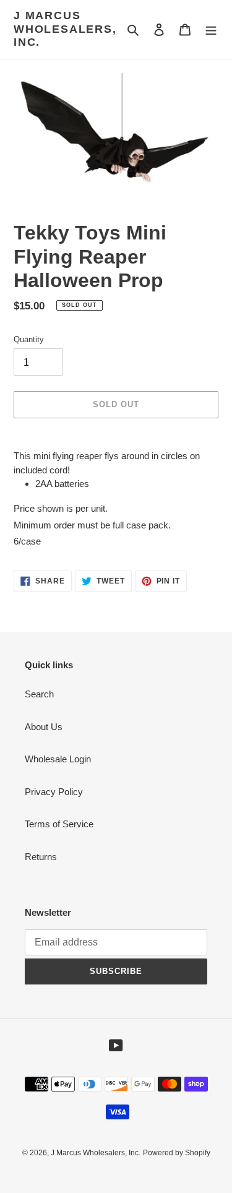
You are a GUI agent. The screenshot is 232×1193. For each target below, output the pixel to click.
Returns (41, 856)
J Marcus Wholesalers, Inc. (65, 28)
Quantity (29, 339)
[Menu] (211, 29)
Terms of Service (59, 824)
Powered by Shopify (176, 1152)
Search (39, 694)
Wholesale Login (58, 759)
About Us (43, 726)
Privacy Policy (54, 791)
